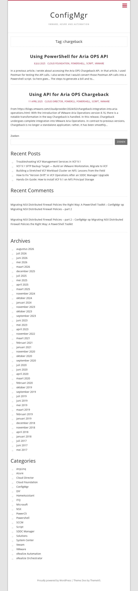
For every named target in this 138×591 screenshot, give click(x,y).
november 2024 (25, 293)
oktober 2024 (24, 298)
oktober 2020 (24, 356)
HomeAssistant (25, 495)
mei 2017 (21, 449)
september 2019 (26, 392)
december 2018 (25, 423)
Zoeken (15, 136)
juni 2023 (21, 320)
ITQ (18, 500)
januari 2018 (23, 436)
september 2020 (26, 360)
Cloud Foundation (58, 63)
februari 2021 (24, 342)
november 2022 (25, 333)
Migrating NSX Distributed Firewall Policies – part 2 (41, 209)
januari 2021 (23, 347)
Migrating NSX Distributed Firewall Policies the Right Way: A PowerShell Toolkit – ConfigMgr (65, 204)
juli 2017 (21, 440)
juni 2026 (21, 258)
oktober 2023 (24, 311)
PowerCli (70, 101)
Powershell (78, 63)
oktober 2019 (24, 387)
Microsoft (22, 504)
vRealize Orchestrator (29, 558)
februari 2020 (24, 383)
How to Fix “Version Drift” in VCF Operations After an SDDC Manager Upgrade (62, 175)
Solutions (21, 536)
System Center (25, 540)
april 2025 (22, 284)
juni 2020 (21, 369)
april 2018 (22, 432)
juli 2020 (21, 365)
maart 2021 (23, 338)
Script (89, 63)
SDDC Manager (25, 531)
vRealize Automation (28, 553)
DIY (18, 491)
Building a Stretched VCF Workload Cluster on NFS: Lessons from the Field (60, 170)
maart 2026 (23, 266)
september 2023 (26, 316)
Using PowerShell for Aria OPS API (69, 56)
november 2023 (25, 307)
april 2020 (22, 374)
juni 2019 (21, 400)
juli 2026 (21, 253)
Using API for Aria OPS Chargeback (69, 94)
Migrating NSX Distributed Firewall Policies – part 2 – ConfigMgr (49, 219)
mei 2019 (21, 405)
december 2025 (25, 271)
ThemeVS (95, 580)
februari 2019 (24, 414)
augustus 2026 (25, 249)
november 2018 (25, 427)
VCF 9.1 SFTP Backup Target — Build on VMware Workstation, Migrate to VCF (61, 166)
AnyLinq (21, 469)
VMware (99, 63)
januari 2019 (23, 418)
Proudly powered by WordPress (54, 580)
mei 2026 (21, 262)
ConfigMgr (69, 15)
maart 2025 (23, 289)
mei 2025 (21, 280)
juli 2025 (21, 275)
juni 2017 (21, 445)
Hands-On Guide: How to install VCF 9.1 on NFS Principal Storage (55, 179)
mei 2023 (21, 325)
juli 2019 (21, 396)
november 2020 (25, 351)
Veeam (20, 544)
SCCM (19, 522)
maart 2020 (23, 378)
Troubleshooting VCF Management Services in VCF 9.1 (48, 161)
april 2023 (22, 329)
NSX (18, 509)
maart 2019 (23, 409)
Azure (19, 473)
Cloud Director (54, 101)
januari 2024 (23, 302)
